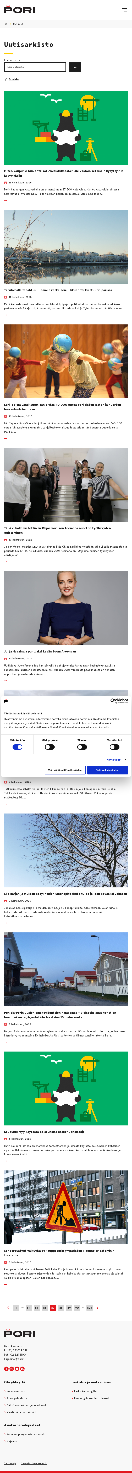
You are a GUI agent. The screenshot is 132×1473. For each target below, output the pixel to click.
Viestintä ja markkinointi (21, 1412)
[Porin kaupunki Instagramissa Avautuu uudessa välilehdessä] (11, 1369)
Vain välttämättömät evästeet (65, 769)
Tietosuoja (10, 1463)
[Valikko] (124, 10)
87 (52, 1307)
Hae (75, 67)
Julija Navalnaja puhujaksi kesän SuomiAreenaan (40, 651)
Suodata (14, 79)
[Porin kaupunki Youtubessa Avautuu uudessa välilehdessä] (17, 1369)
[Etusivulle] (19, 9)
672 (89, 1307)
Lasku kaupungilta (85, 1391)
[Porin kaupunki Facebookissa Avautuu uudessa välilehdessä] (6, 1369)
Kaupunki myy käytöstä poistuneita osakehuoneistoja (44, 1132)
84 (28, 1307)
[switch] (50, 747)
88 (61, 1307)
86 (45, 1307)
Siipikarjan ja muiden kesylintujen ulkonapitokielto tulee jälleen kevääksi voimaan (65, 894)
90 (77, 1307)
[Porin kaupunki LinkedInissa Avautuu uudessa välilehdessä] (22, 1369)
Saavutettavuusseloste (34, 1463)
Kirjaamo (12, 1441)
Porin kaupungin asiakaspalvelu (25, 1434)
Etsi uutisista (12, 60)
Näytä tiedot (114, 759)
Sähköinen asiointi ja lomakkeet (26, 1405)
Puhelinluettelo (15, 1391)
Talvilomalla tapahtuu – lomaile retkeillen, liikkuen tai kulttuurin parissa (58, 290)
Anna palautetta (16, 1398)
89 (69, 1307)
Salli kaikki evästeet (107, 769)
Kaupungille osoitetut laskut (91, 1398)
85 (36, 1307)
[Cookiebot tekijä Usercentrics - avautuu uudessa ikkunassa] (113, 701)
